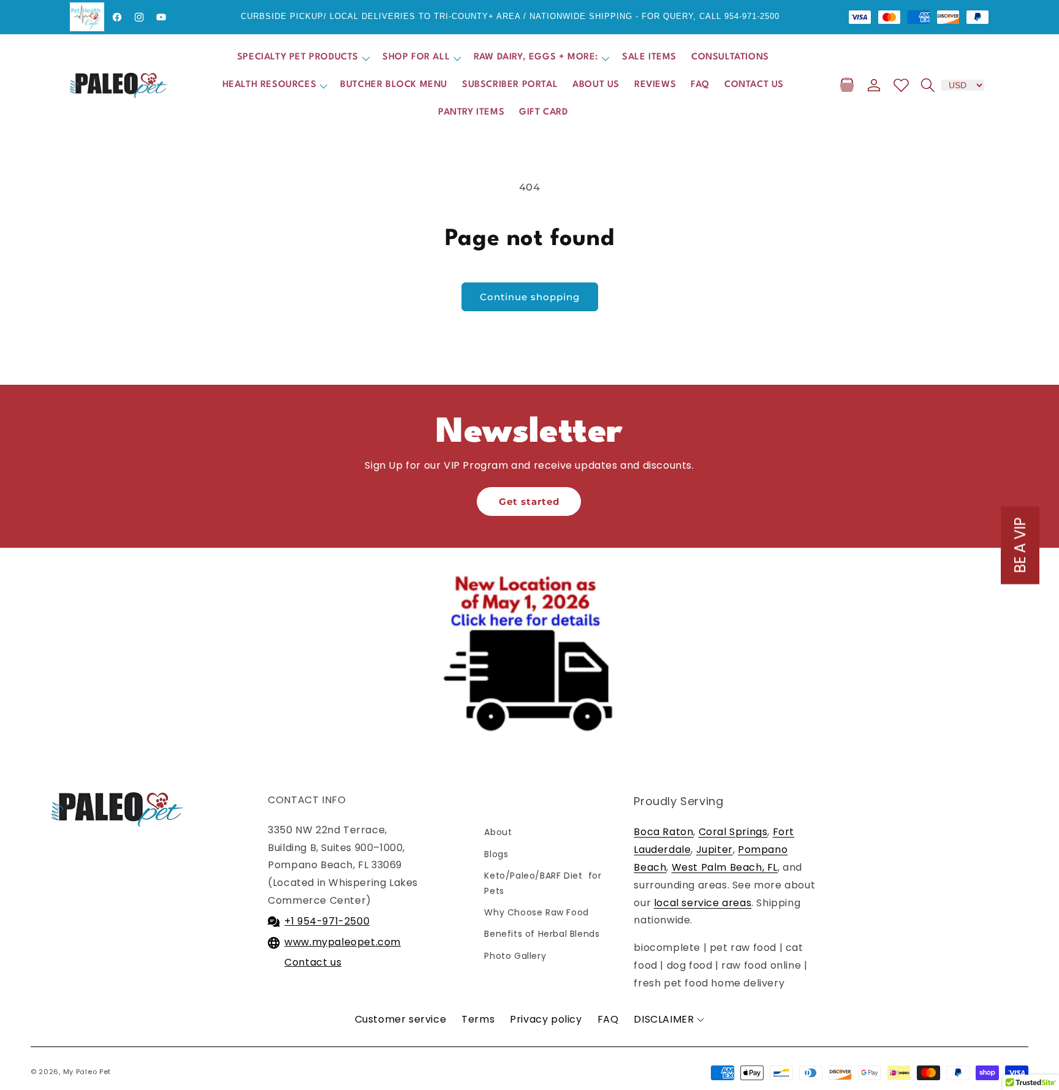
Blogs (496, 854)
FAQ (608, 1019)
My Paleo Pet (87, 1072)
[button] (302, 58)
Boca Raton (663, 832)
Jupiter (714, 849)
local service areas (702, 903)
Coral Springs (733, 832)
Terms (478, 1019)
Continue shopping (530, 297)
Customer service (401, 1019)
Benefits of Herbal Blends (541, 934)
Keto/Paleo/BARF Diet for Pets (542, 883)
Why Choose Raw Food (536, 912)
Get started (529, 501)
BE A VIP (1020, 545)
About (498, 832)
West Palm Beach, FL (725, 867)
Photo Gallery (515, 956)
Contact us (312, 962)
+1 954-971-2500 (327, 921)
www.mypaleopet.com (342, 942)
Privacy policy (546, 1019)
